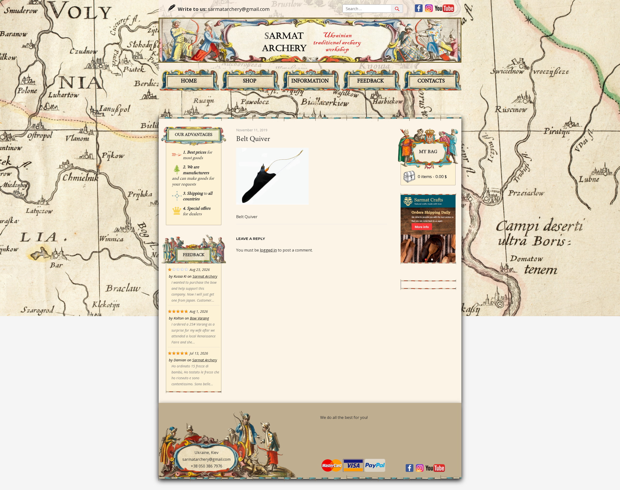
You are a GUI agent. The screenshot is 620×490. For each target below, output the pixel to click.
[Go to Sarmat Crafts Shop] (428, 261)
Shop (249, 81)
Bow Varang (199, 318)
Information (310, 81)
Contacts (431, 81)
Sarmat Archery (205, 276)
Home (189, 81)
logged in (268, 250)
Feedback (370, 81)
